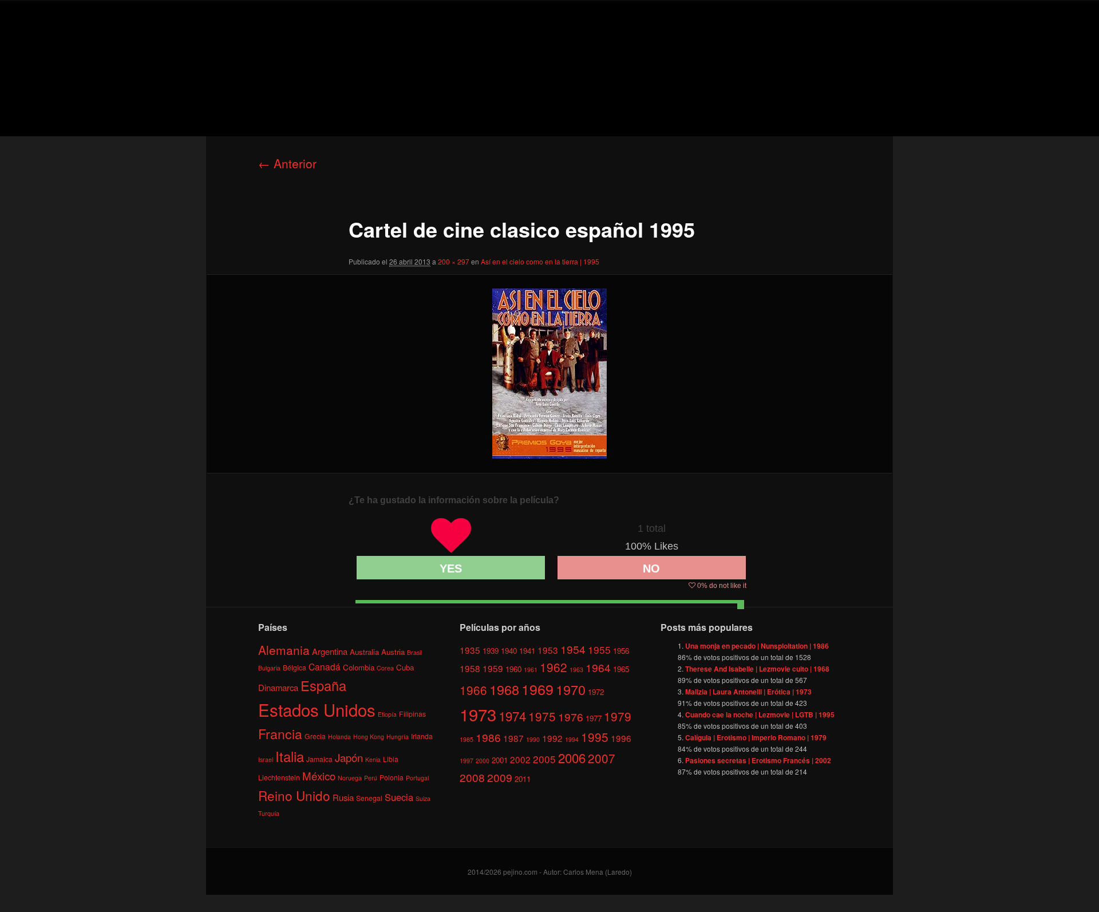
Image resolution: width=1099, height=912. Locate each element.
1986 (488, 737)
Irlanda (422, 736)
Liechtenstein (279, 777)
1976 (570, 716)
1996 (621, 738)
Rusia (343, 797)
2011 (523, 778)
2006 (572, 757)
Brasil (414, 652)
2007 (601, 758)
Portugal (417, 777)
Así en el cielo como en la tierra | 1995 (540, 261)
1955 (599, 649)
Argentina (329, 651)
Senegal (369, 798)
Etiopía (387, 714)
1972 (596, 691)
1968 (504, 689)
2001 (500, 760)
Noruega (350, 777)
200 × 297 (453, 261)
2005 (544, 759)
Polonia (391, 777)
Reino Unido (294, 795)
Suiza (423, 798)
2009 (499, 777)
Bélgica (294, 667)
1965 (621, 669)
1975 (542, 716)
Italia (289, 756)
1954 (573, 649)
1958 (470, 668)
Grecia (315, 736)
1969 (537, 688)
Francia (280, 733)
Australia (364, 651)
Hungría (397, 736)
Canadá (325, 666)
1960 (513, 669)
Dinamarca (278, 687)
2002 (520, 759)
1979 (617, 716)
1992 (552, 738)
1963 (576, 669)
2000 (482, 760)
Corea (385, 668)
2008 (472, 777)
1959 (493, 668)
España (323, 685)
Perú (370, 777)
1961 (530, 669)
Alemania (284, 649)
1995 (594, 736)
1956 (621, 650)
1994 (572, 739)
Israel (265, 759)
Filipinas (412, 713)
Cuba (405, 667)
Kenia (373, 759)
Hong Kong (368, 736)
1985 (466, 739)
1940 (509, 650)
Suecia (399, 797)
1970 (571, 689)
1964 (598, 667)
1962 (553, 667)
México (318, 775)
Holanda (339, 736)
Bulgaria (269, 668)
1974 (512, 715)
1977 (594, 718)
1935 (470, 649)
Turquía (268, 813)
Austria (393, 651)
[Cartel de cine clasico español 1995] (549, 374)
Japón (349, 757)
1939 (491, 650)
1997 (466, 760)
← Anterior (287, 163)
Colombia (358, 667)
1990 (533, 739)
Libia (390, 759)
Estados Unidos (316, 709)
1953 (547, 649)
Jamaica (319, 759)
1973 (478, 714)
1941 (527, 650)
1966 (473, 689)
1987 (513, 738)
